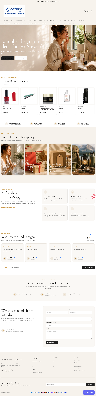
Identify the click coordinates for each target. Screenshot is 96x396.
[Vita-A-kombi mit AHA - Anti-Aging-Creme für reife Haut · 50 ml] (48, 96)
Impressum (55, 366)
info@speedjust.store (78, 366)
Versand (33, 369)
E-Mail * (70, 309)
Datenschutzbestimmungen (58, 364)
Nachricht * (48, 328)
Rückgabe (34, 364)
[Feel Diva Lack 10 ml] (10, 96)
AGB (54, 361)
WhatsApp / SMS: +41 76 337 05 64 (81, 368)
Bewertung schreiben (88, 267)
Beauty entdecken (7, 58)
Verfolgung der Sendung (37, 372)
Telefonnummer (50, 316)
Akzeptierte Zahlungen (36, 361)
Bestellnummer (51, 322)
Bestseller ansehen (21, 58)
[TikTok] (12, 370)
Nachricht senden (51, 342)
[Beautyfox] (29, 96)
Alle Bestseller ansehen (88, 84)
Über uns (34, 366)
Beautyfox (23, 108)
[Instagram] (2, 370)
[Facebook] (6, 370)
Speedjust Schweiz (11, 359)
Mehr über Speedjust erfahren (9, 207)
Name (47, 309)
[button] (12, 20)
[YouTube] (9, 370)
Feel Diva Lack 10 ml (7, 108)
